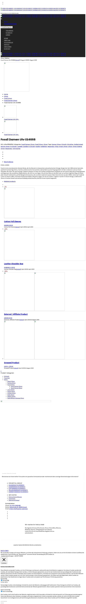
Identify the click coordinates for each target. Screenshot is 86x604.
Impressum (12, 498)
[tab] (44, 162)
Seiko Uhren (10, 395)
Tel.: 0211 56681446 (15, 505)
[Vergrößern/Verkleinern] (6, 601)
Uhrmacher (16, 149)
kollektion (44, 146)
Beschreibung (8, 162)
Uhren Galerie (77, 146)
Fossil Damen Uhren (10, 101)
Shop (56, 146)
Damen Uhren (56, 144)
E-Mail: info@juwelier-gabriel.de (18, 509)
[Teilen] (3, 601)
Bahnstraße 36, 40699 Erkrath (18, 507)
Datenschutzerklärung (15, 497)
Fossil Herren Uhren (16, 388)
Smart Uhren (63, 146)
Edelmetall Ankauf (14, 500)
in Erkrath (13, 146)
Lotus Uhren (10, 390)
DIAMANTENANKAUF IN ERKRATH (18, 492)
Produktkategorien (10, 24)
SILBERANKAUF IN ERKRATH (17, 487)
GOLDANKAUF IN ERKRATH (16, 485)
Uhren (6, 96)
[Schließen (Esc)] (1, 601)
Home (6, 94)
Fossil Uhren (8, 98)
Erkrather (70, 144)
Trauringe (7, 378)
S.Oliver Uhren (11, 393)
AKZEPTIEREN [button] (19, 556)
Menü (6, 22)
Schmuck (6, 376)
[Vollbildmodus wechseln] (4, 601)
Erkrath (63, 144)
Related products (10, 181)
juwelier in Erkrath (29, 146)
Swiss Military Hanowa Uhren (15, 398)
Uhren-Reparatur (6, 149)
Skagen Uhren (11, 396)
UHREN (8, 35)
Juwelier (20, 146)
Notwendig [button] (4, 578)
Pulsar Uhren (11, 391)
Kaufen (38, 146)
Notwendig (6, 580)
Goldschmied (78, 144)
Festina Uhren (11, 383)
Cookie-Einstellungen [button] (7, 556)
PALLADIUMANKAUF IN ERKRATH (18, 490)
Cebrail (17, 60)
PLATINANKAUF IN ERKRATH (17, 488)
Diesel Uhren (11, 381)
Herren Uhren (5, 146)
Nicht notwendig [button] (5, 590)
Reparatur (51, 146)
